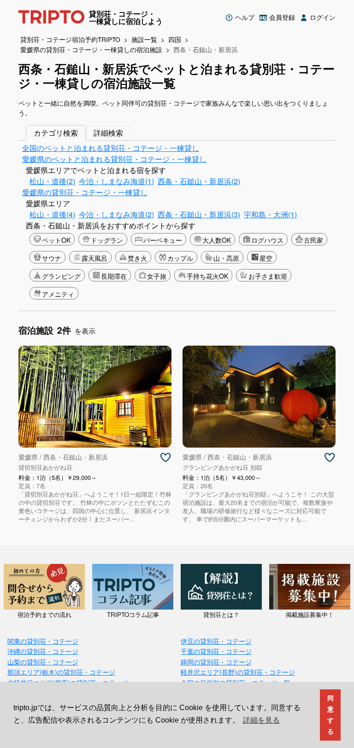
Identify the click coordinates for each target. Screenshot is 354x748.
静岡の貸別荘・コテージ (216, 661)
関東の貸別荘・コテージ (42, 641)
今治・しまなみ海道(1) (116, 181)
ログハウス (267, 240)
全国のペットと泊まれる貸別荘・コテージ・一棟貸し (110, 148)
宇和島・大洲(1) (270, 214)
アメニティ (58, 294)
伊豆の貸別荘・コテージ (216, 641)
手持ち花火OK (207, 276)
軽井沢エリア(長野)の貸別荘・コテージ (238, 671)
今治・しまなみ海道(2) (116, 214)
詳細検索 (108, 132)
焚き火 (137, 258)
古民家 (313, 240)
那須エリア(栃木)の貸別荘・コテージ (61, 671)
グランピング (61, 276)
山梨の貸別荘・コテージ (42, 661)
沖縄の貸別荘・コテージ (42, 651)
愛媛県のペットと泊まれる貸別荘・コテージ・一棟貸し (114, 159)
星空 (266, 258)
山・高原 (226, 258)
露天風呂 (94, 258)
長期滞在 (114, 276)
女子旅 (156, 276)
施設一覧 (144, 39)
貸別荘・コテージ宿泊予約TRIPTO (70, 39)
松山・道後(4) (52, 214)
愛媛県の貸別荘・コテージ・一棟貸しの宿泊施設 (91, 49)
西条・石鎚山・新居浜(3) (199, 214)
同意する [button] (330, 714)
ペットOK (56, 240)
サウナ (51, 258)
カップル (180, 258)
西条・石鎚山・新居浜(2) (199, 181)
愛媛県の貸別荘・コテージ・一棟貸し (85, 192)
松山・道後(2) (52, 181)
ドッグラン (107, 240)
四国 (174, 39)
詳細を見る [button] (261, 720)
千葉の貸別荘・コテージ (216, 651)
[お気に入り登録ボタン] (165, 457)
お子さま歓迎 (267, 276)
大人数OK (216, 240)
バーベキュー (162, 240)
